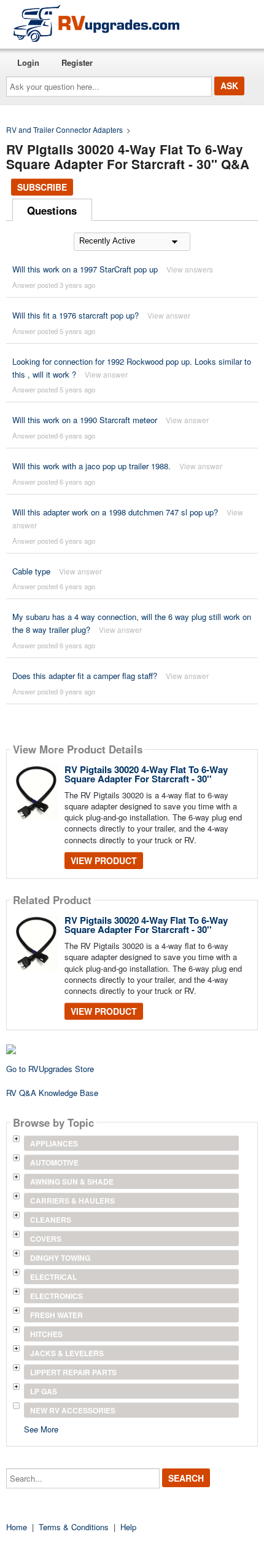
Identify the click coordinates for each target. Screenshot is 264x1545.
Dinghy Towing (60, 1257)
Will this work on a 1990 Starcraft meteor (84, 420)
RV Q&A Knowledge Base (52, 1092)
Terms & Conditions (74, 1527)
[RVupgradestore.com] (96, 23)
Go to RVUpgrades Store (50, 1068)
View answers (189, 269)
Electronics (56, 1295)
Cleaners (50, 1219)
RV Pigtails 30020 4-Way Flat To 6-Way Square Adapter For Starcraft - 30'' (146, 774)
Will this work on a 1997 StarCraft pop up (85, 269)
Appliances (54, 1143)
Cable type (31, 571)
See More (41, 1428)
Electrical (53, 1276)
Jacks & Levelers (67, 1353)
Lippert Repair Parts (73, 1372)
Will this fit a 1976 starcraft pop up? (75, 315)
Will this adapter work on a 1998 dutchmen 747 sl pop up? (115, 512)
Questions (52, 210)
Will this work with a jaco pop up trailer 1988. (91, 466)
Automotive (54, 1162)
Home (16, 1527)
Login (28, 62)
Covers (45, 1238)
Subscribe (42, 187)
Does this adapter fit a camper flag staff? (84, 675)
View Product (104, 860)
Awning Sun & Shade (72, 1181)
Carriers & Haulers (72, 1200)
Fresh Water (56, 1315)
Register (77, 62)
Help (128, 1527)
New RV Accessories (72, 1410)
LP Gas (43, 1391)
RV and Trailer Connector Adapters (64, 129)
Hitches (46, 1334)
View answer (168, 315)
